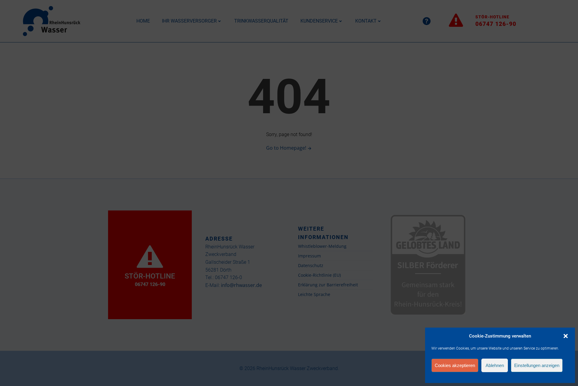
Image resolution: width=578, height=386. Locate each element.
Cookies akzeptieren (455, 365)
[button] (566, 336)
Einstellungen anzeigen (536, 365)
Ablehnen (495, 365)
